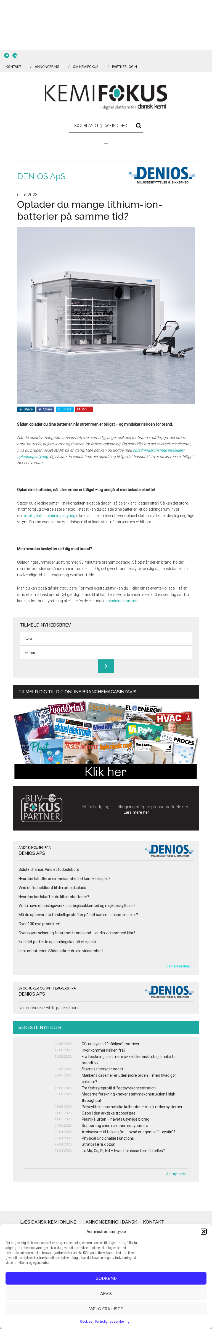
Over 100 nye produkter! (39, 924)
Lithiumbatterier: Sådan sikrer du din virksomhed (60, 951)
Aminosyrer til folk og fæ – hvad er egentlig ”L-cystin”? (128, 1132)
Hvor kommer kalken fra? (104, 1050)
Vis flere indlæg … (179, 966)
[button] (203, 1231)
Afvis (106, 1293)
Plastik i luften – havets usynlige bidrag (115, 1119)
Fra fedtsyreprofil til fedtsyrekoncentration (119, 1088)
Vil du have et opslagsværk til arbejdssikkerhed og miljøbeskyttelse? (77, 905)
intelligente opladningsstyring (49, 515)
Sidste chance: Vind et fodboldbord (48, 869)
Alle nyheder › (177, 1174)
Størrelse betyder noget (102, 1069)
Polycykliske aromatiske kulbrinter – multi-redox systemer (132, 1107)
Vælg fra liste (106, 1308)
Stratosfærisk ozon (98, 1144)
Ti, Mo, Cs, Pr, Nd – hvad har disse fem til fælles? (123, 1150)
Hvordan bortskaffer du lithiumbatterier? (53, 897)
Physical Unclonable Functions (108, 1138)
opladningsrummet (122, 601)
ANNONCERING (47, 67)
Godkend (106, 1278)
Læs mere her (136, 812)
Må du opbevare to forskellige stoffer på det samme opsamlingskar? (78, 914)
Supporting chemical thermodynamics (115, 1125)
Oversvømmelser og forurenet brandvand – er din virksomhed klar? (76, 933)
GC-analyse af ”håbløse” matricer (110, 1044)
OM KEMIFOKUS (86, 67)
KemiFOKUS (105, 97)
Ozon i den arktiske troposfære (109, 1113)
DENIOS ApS (41, 176)
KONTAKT (13, 67)
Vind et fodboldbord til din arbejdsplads (52, 887)
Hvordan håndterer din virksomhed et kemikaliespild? (64, 878)
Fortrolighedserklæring (112, 1321)
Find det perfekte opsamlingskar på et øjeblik (57, 942)
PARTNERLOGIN (124, 67)
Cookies (86, 1321)
